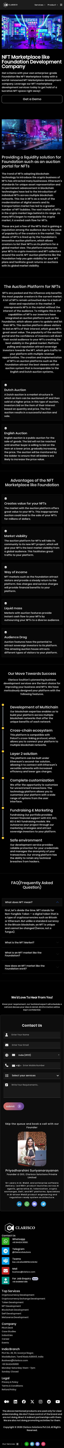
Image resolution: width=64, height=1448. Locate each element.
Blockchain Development (15, 1309)
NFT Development (11, 1306)
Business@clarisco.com (15, 1360)
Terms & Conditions (12, 1385)
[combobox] (35, 1055)
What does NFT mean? (18, 902)
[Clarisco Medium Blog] (6, 1402)
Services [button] (39, 4)
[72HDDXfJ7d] (33, 1444)
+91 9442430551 (10, 1364)
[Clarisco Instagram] (40, 1402)
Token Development (13, 1302)
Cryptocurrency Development (18, 1294)
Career (5, 1338)
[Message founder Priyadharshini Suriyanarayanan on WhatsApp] (26, 1204)
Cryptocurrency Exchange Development (23, 1298)
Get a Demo (32, 99)
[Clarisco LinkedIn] (15, 1402)
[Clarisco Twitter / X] (32, 1402)
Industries (7, 1335)
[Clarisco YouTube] (58, 1402)
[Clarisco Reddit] (49, 1402)
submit (10, 1106)
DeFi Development (11, 1313)
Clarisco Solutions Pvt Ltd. (36, 1427)
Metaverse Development (15, 1317)
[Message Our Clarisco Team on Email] (35, 1204)
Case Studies (9, 1331)
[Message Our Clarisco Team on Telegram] (44, 1204)
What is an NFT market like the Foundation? (23, 954)
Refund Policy (9, 1389)
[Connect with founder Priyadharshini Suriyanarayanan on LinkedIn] (19, 1204)
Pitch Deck (7, 1327)
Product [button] (52, 4)
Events (5, 1342)
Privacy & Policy (10, 1382)
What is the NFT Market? (19, 942)
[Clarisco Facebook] (24, 1402)
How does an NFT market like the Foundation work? (25, 967)
